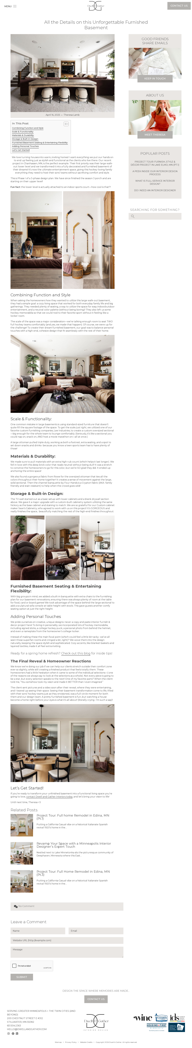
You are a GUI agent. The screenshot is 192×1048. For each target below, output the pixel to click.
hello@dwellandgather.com (27, 1029)
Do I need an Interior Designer (155, 190)
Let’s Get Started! (21, 150)
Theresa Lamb (72, 115)
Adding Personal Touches (25, 146)
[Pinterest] (13, 1033)
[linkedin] (17, 1033)
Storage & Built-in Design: (25, 139)
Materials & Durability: (23, 135)
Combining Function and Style (27, 128)
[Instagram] (9, 1033)
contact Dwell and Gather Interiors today (49, 796)
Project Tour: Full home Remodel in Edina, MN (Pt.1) (73, 817)
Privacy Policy (71, 1042)
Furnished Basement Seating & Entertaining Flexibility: (40, 142)
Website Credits (86, 1042)
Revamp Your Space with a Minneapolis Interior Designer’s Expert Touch (74, 845)
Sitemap (58, 1042)
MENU (8, 6)
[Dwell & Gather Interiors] (96, 5)
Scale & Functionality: (23, 131)
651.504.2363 (14, 1025)
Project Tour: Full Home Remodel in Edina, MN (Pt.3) (73, 873)
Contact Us (179, 5)
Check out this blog (75, 653)
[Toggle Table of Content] (65, 124)
